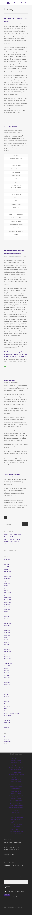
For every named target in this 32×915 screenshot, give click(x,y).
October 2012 (7, 578)
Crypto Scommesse (16, 816)
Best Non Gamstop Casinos (16, 783)
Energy (13, 23)
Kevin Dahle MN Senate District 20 (15, 130)
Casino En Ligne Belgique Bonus (16, 805)
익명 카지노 (16, 814)
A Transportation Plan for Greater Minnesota (14, 544)
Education (19, 128)
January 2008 (7, 682)
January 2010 (7, 625)
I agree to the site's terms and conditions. (15, 891)
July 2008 (6, 668)
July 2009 (6, 640)
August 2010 (7, 609)
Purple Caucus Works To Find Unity (11, 541)
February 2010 (7, 623)
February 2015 (7, 571)
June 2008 (6, 670)
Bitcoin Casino (16, 802)
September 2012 (8, 581)
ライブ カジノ (16, 810)
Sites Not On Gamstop (16, 771)
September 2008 (8, 663)
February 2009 (7, 651)
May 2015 (6, 564)
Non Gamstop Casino (16, 762)
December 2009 (7, 628)
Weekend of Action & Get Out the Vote (12, 534)
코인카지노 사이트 (16, 821)
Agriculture (6, 694)
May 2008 (6, 673)
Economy (10, 23)
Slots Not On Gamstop (16, 769)
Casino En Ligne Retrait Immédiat (16, 831)
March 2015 (7, 569)
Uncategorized (13, 132)
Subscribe (8, 886)
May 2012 (6, 590)
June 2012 (6, 588)
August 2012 (7, 583)
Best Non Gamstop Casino (16, 800)
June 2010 (6, 614)
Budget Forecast (9, 380)
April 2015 (6, 566)
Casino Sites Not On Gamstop (16, 776)
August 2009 (7, 637)
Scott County (7, 720)
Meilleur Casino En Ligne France (16, 817)
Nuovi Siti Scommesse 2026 (16, 824)
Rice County (6, 718)
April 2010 (6, 618)
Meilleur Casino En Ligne (16, 779)
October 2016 (7, 559)
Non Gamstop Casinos (16, 764)
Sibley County (7, 722)
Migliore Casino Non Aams (16, 786)
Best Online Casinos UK (16, 788)
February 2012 (7, 592)
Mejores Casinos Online (16, 833)
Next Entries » (5, 517)
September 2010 (8, 607)
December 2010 (7, 602)
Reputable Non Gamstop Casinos (16, 784)
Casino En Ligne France (16, 829)
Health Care (6, 130)
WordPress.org (7, 744)
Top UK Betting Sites (16, 790)
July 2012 (6, 585)
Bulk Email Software (20, 897)
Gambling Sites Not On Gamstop (16, 767)
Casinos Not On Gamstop (16, 760)
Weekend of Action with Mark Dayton (12, 539)
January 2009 (7, 654)
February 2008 (7, 680)
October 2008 (7, 661)
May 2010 (6, 616)
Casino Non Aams (16, 757)
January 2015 (7, 574)
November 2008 (7, 658)
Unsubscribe (9, 888)
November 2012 (7, 576)
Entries (6, 739)
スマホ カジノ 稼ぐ (16, 812)
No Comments (23, 23)
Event (5, 708)
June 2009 (6, 642)
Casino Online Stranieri (16, 828)
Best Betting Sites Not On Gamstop (16, 774)
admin (6, 23)
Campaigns (11, 128)
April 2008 (6, 675)
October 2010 (7, 604)
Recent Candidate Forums (9, 536)
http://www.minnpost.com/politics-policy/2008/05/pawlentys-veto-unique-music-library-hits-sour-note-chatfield (15, 354)
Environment (17, 23)
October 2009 (7, 632)
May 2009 (6, 644)
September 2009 (8, 635)
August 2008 (7, 665)
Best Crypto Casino (16, 826)
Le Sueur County (7, 715)
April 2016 (6, 562)
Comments (7, 741)
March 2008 (7, 677)
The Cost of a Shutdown (11, 474)
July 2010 (6, 611)
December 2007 (7, 684)
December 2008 (7, 656)
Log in (5, 736)
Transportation (7, 132)
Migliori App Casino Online (16, 803)
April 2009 (6, 647)
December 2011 (7, 597)
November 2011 (7, 599)
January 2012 (7, 595)
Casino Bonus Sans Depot (16, 819)
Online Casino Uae (16, 778)
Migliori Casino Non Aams (16, 809)
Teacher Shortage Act (9, 854)
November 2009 (7, 630)
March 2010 (7, 621)
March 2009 (7, 649)
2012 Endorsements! (10, 126)
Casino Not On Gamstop (16, 797)
